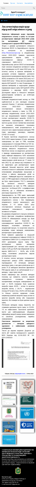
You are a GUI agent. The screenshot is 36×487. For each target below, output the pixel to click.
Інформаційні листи (20, 373)
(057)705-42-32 (13, 482)
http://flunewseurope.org (11, 53)
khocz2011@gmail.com (13, 484)
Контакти (20, 3)
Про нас (12, 3)
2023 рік (12, 373)
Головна (5, 3)
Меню (5, 20)
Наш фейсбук (29, 3)
